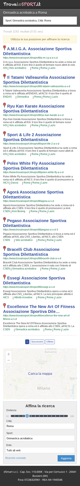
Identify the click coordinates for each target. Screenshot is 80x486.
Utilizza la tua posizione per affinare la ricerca (40, 39)
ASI (5, 68)
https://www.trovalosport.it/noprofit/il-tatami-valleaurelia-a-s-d (36, 86)
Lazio (52, 68)
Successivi (37, 341)
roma (35, 68)
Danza (14, 182)
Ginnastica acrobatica (24, 268)
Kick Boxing (18, 211)
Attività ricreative (23, 297)
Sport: (9, 433)
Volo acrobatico (17, 68)
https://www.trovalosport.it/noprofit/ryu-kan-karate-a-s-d (33, 115)
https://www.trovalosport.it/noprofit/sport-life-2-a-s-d (31, 143)
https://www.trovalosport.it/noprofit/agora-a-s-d (28, 201)
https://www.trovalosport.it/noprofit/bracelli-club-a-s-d (32, 258)
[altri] (28, 68)
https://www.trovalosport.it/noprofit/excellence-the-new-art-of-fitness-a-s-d (36, 317)
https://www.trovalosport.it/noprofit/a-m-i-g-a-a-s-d (30, 57)
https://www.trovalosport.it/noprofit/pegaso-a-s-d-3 (30, 229)
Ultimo (50, 341)
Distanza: (10, 410)
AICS (6, 182)
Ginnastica (23, 96)
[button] (66, 458)
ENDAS (7, 96)
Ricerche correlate (15, 458)
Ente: (9, 445)
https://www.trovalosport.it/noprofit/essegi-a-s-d (29, 287)
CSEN (6, 211)
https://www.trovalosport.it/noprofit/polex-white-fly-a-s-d (33, 172)
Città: (9, 421)
